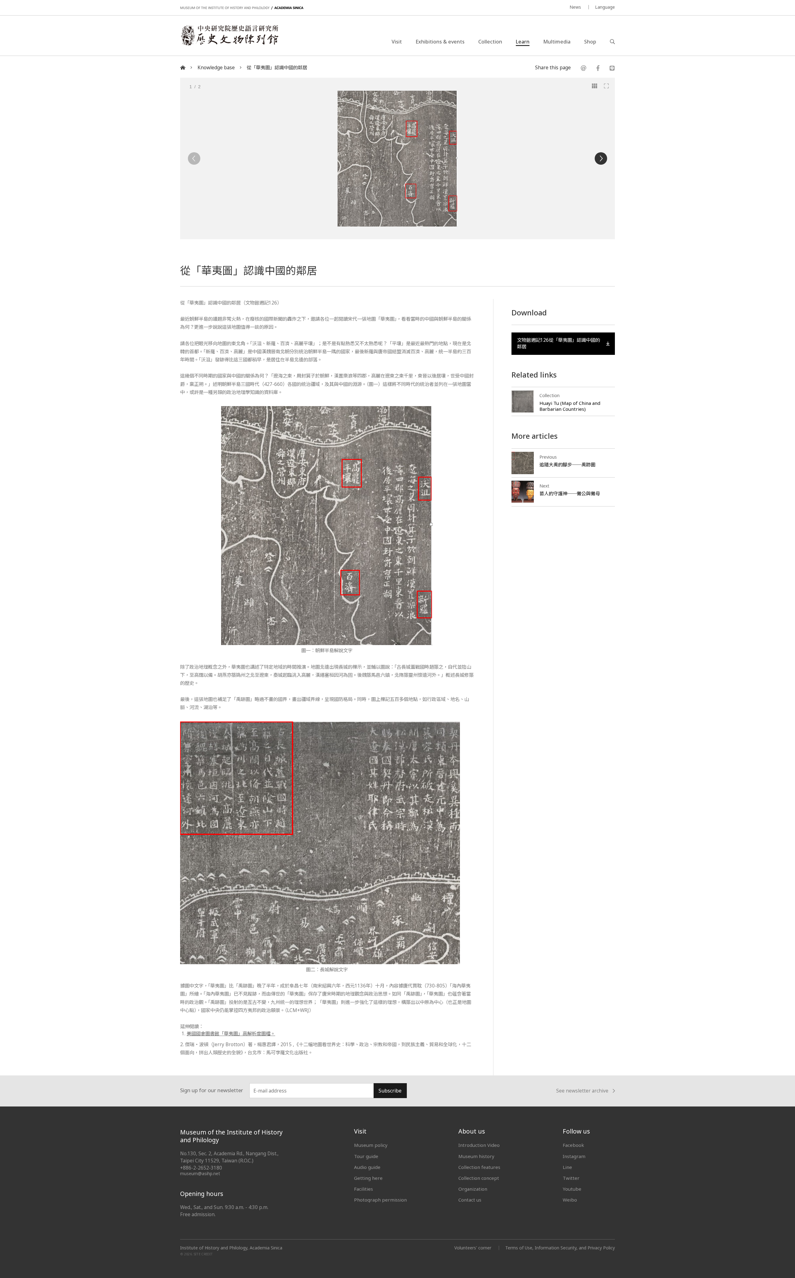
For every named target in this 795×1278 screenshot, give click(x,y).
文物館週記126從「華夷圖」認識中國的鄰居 (558, 343)
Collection (490, 41)
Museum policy (371, 1145)
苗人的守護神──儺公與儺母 (569, 493)
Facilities (363, 1189)
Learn (522, 41)
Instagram (574, 1156)
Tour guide (366, 1156)
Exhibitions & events (440, 41)
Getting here (368, 1178)
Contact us (469, 1200)
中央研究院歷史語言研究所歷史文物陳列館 (229, 35)
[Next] (601, 158)
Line (567, 1167)
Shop (590, 41)
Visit (397, 41)
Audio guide (367, 1167)
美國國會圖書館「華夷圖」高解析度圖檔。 (231, 1033)
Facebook (573, 1145)
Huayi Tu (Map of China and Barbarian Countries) (569, 406)
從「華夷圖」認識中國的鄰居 (277, 67)
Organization (472, 1189)
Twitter (571, 1178)
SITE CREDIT (203, 1254)
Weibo (570, 1200)
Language (605, 7)
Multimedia (556, 41)
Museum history (476, 1156)
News (575, 7)
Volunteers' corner (472, 1248)
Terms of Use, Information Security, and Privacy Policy (560, 1248)
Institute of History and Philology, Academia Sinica (231, 1248)
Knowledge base (216, 67)
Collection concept (478, 1178)
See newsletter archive (582, 1091)
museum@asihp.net (200, 1173)
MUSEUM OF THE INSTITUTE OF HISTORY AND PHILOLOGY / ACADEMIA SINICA (241, 8)
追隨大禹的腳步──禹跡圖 (567, 464)
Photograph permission (380, 1200)
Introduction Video (479, 1145)
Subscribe (390, 1091)
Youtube (572, 1189)
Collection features (479, 1167)
